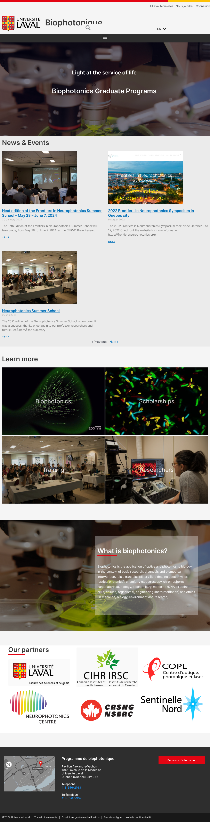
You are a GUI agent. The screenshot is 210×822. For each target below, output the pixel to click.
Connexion (203, 6)
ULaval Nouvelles (161, 6)
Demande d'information (182, 760)
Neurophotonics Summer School (31, 311)
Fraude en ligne (113, 817)
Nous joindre (184, 6)
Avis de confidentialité (138, 817)
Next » (114, 342)
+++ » (5, 236)
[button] (105, 37)
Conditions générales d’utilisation (81, 817)
